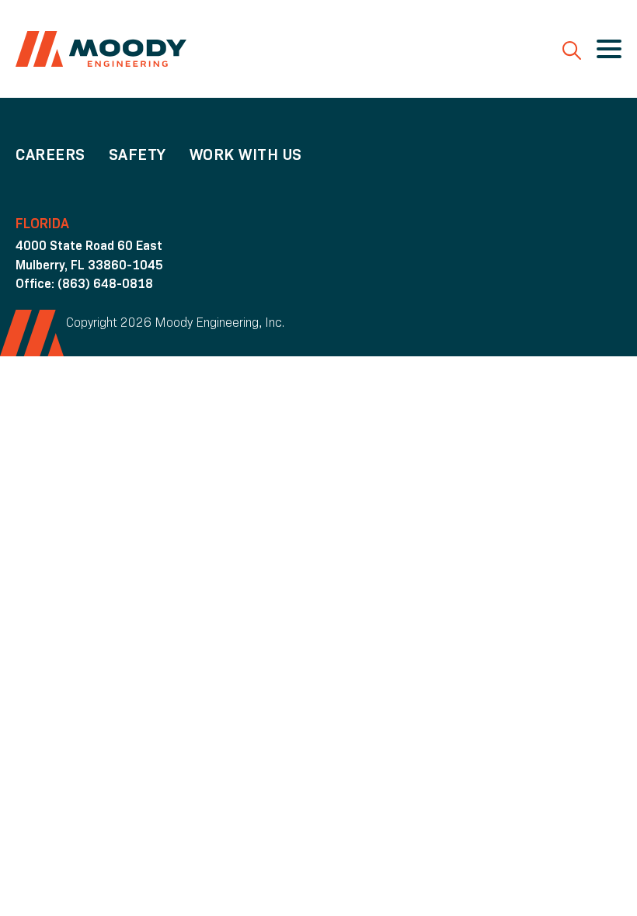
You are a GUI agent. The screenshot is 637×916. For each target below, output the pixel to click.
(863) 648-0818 (105, 283)
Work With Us (246, 154)
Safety (137, 154)
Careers (50, 154)
